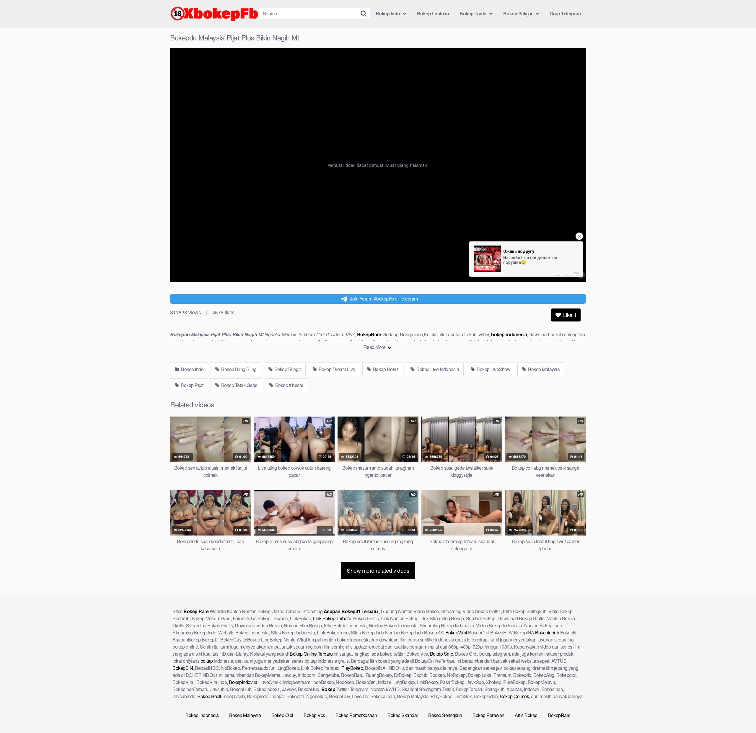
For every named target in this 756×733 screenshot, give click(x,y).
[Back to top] (739, 714)
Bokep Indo (388, 13)
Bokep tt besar (288, 385)
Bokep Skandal (402, 715)
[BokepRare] (214, 13)
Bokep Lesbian (433, 13)
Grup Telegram (565, 13)
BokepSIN (182, 668)
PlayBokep (352, 668)
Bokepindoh (547, 632)
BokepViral (456, 632)
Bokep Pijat (191, 385)
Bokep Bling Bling (238, 369)
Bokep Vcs (314, 715)
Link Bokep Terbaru (332, 618)
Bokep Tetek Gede (239, 385)
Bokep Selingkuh (445, 715)
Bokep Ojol (282, 715)
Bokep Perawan (488, 715)
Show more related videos (378, 570)
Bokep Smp (441, 653)
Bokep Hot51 (385, 369)
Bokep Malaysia (543, 369)
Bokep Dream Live (336, 369)
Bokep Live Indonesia (437, 369)
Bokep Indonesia (202, 715)
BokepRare (559, 715)
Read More (375, 347)
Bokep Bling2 (287, 369)
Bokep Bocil (209, 696)
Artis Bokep (526, 715)
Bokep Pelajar (518, 13)
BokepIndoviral (243, 682)
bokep (207, 660)
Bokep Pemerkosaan (356, 715)
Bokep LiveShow (493, 369)
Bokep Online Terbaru (311, 653)
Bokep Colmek (514, 696)
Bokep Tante (473, 13)
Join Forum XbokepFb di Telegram (384, 298)
